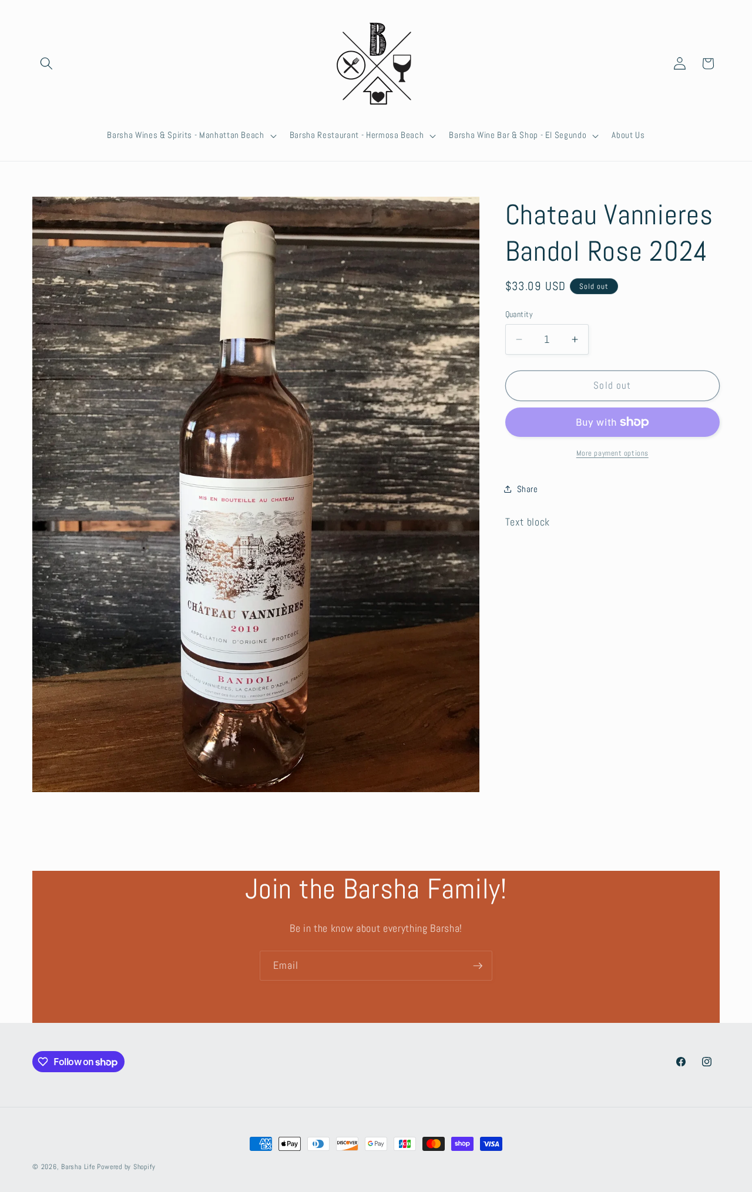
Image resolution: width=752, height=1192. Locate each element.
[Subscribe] (478, 966)
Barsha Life (78, 1166)
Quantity (519, 314)
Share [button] (527, 488)
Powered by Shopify (126, 1166)
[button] (46, 63)
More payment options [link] (612, 453)
